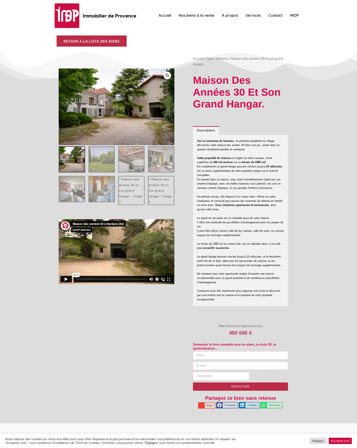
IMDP (294, 15)
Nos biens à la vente (196, 15)
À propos (230, 15)
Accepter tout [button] (340, 441)
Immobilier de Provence (109, 16)
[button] (167, 75)
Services (253, 15)
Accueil (165, 15)
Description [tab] (206, 130)
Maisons (222, 58)
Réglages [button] (318, 441)
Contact (275, 15)
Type (210, 58)
